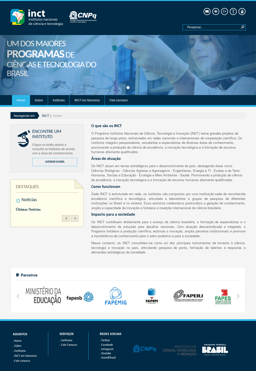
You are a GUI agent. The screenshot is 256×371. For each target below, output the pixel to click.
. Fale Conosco (68, 344)
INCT (45, 115)
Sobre (39, 100)
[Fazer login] (242, 11)
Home (21, 100)
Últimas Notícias (28, 209)
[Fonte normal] (233, 11)
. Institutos (66, 340)
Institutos (59, 100)
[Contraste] (215, 11)
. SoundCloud (108, 357)
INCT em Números (87, 100)
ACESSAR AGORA (54, 162)
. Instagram (107, 349)
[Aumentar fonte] (224, 11)
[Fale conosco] (206, 11)
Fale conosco (119, 100)
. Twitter (105, 340)
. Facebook (106, 344)
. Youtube (105, 353)
